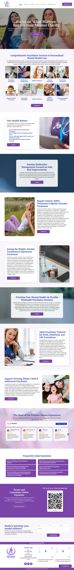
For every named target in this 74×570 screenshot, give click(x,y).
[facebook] (25, 564)
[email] (28, 564)
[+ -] (45, 552)
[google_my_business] (31, 564)
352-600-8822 (28, 551)
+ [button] (39, 548)
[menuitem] (20, 4)
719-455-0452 (28, 555)
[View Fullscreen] (39, 552)
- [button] (39, 549)
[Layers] (52, 548)
